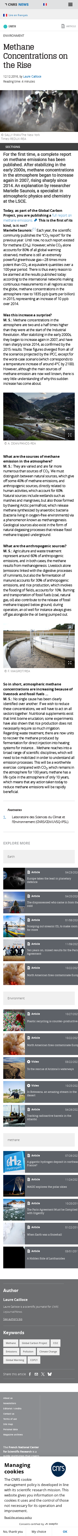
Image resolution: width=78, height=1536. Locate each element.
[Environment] (14, 1020)
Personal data (10, 1429)
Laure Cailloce (32, 76)
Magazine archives (13, 1434)
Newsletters (9, 1403)
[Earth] (14, 878)
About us (8, 1398)
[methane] (14, 1162)
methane (11, 1343)
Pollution (28, 1351)
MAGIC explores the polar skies (47, 1186)
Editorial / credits (12, 1408)
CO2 (55, 1343)
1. (4, 817)
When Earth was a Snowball (44, 1234)
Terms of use (10, 1418)
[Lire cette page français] (45, 4)
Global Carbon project (34, 1343)
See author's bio (12, 1319)
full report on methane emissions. (37, 218)
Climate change (48, 1351)
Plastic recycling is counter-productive (52, 1021)
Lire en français (18, 15)
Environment (13, 35)
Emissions (11, 1351)
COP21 (34, 1360)
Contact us (8, 1413)
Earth (12, 26)
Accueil (21, 4)
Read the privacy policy (18, 1517)
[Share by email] (38, 1374)
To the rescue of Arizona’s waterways (50, 1069)
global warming (15, 1360)
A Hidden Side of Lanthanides (46, 1258)
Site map (8, 1424)
